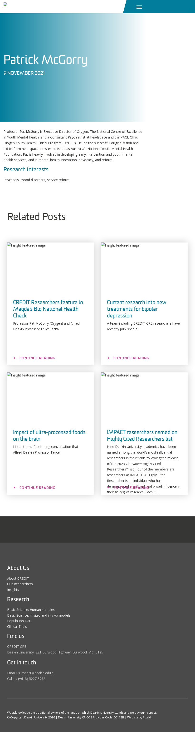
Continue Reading (37, 358)
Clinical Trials (17, 626)
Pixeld (147, 717)
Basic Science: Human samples (31, 609)
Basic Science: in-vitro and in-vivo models (38, 615)
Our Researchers (20, 584)
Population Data (19, 620)
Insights (13, 589)
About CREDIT (18, 578)
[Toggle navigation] (139, 7)
